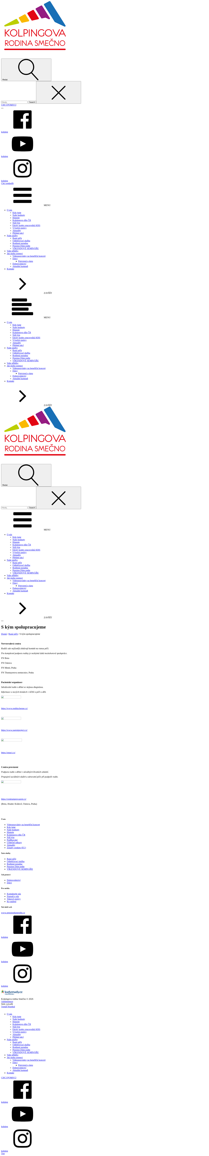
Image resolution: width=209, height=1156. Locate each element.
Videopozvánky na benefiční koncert (29, 256)
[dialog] (104, 1080)
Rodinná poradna (20, 243)
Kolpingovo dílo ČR (22, 220)
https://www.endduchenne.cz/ (14, 708)
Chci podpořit (7, 183)
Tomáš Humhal (8, 1006)
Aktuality (17, 230)
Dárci (15, 258)
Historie (16, 218)
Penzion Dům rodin (21, 246)
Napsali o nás (13, 896)
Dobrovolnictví (19, 264)
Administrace (7, 1001)
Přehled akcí (18, 233)
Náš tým (16, 223)
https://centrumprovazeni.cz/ (13, 799)
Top (3, 1153)
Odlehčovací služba (21, 241)
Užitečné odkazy (14, 842)
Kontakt (10, 269)
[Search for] (14, 102)
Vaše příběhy (12, 251)
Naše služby (12, 235)
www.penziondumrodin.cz (13, 913)
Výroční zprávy (20, 228)
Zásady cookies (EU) (16, 847)
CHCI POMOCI (8, 105)
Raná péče (17, 238)
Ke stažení (11, 901)
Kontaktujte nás (14, 894)
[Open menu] (2, 108)
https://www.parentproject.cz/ (14, 730)
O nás (9, 210)
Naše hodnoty (19, 215)
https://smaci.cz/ (8, 752)
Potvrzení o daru (25, 261)
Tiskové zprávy (14, 899)
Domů (4, 634)
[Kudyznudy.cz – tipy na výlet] (11, 994)
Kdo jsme (17, 212)
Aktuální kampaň (20, 266)
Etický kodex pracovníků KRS (26, 225)
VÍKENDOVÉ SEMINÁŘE (26, 248)
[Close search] (58, 92)
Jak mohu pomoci (15, 253)
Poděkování (12, 840)
